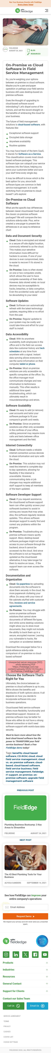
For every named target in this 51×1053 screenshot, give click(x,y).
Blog (33, 50)
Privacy (7, 1026)
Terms (6, 1021)
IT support (12, 775)
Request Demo (24, 916)
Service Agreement (12, 1016)
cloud (31, 756)
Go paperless (23, 584)
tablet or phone (27, 364)
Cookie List (8, 1037)
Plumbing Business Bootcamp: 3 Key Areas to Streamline (23, 826)
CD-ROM (22, 756)
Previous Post (25, 790)
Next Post (25, 840)
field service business (19, 769)
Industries (8, 969)
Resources (35, 54)
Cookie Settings (11, 1042)
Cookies (7, 1032)
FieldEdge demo (14, 747)
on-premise (26, 775)
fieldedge (37, 772)
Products (8, 962)
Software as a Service (29, 154)
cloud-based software (29, 124)
